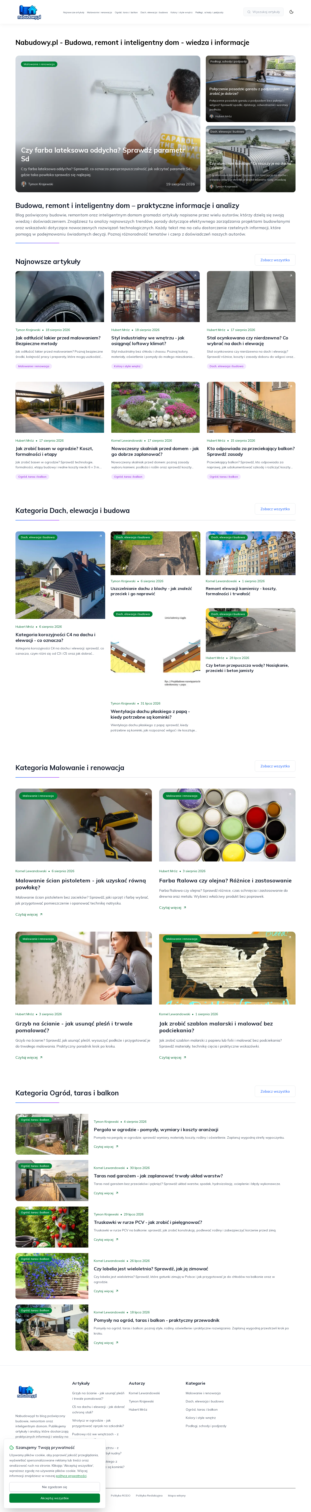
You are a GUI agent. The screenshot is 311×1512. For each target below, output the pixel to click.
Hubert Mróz (120, 330)
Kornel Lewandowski (126, 440)
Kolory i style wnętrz (182, 12)
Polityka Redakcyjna (149, 1495)
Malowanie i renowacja (99, 12)
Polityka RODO (120, 1495)
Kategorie (195, 1383)
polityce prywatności (71, 1476)
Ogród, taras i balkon (126, 12)
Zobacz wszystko (275, 260)
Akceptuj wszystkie (55, 1498)
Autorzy (137, 1383)
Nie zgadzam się (54, 1487)
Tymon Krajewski (27, 330)
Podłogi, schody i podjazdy (209, 12)
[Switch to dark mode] (291, 12)
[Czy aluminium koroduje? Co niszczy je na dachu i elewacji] (251, 159)
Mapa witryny (177, 1495)
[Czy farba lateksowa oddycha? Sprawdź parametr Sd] (107, 124)
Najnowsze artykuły (73, 12)
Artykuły (81, 1383)
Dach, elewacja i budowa (154, 12)
